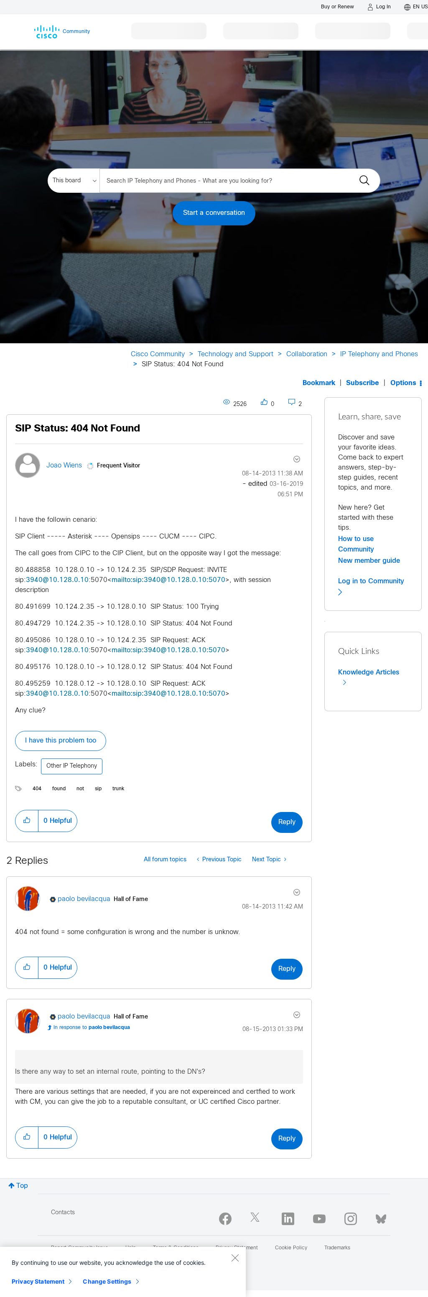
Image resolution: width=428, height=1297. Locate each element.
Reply (287, 822)
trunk (118, 788)
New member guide (369, 560)
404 (37, 788)
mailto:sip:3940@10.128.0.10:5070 (168, 580)
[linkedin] (288, 1219)
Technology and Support (235, 354)
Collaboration (306, 354)
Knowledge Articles (368, 672)
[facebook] (225, 1219)
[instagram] (350, 1219)
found (59, 788)
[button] (26, 820)
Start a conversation (214, 213)
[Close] (235, 1258)
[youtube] (319, 1219)
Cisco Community (158, 354)
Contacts (63, 1212)
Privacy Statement (38, 1281)
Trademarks (337, 1248)
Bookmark (319, 383)
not (80, 788)
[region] (123, 1272)
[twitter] (256, 1219)
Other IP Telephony (71, 766)
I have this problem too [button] (60, 741)
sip (98, 788)
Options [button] (403, 383)
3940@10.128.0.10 (57, 580)
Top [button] (22, 1186)
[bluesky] (381, 1217)
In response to (92, 1027)
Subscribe (362, 383)
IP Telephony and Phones (379, 354)
